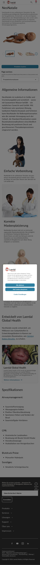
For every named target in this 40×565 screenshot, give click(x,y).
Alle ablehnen (20, 285)
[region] (20, 282)
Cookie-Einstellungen (20, 294)
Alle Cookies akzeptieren (20, 289)
